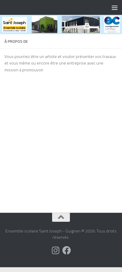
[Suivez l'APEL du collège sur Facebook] (66, 250)
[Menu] (114, 7)
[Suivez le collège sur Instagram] (55, 250)
